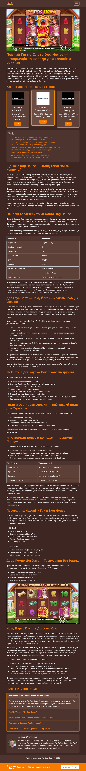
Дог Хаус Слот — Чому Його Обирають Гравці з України (33, 142)
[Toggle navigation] (76, 3)
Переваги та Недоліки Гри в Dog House (26, 152)
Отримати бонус (70, 767)
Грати (18, 124)
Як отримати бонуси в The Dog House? (25, 723)
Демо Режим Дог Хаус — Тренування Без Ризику (30, 155)
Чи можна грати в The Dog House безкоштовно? (29, 695)
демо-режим (61, 641)
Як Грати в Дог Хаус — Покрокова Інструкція (28, 145)
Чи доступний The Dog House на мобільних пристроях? (32, 717)
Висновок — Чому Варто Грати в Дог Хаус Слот (29, 157)
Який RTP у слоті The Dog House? (23, 712)
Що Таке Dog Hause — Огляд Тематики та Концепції (31, 137)
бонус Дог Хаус (33, 655)
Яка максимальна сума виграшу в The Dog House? (30, 729)
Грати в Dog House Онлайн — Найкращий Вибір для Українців (35, 147)
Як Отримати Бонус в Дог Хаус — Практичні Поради (31, 150)
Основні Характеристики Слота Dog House (28, 140)
